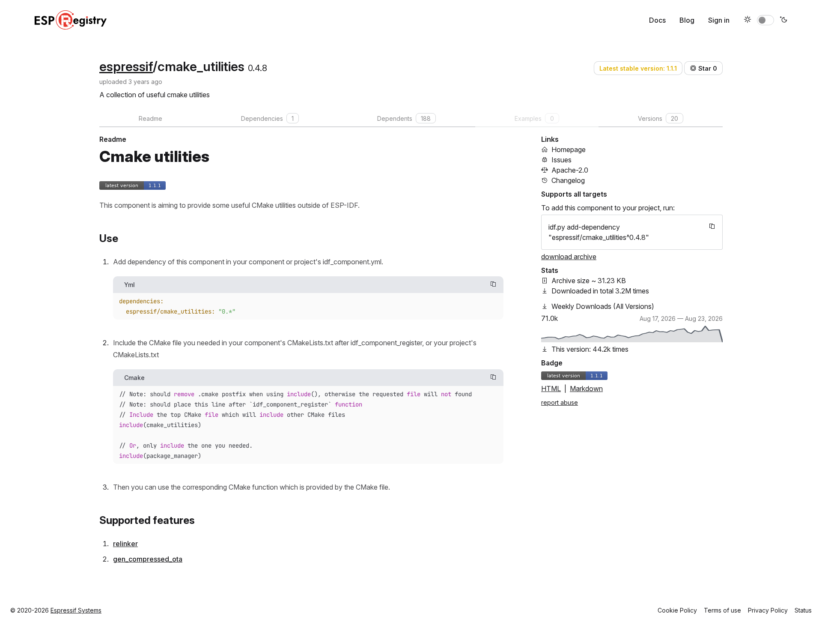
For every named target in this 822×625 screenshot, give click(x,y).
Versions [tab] (658, 118)
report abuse (559, 402)
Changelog (568, 180)
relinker (125, 543)
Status (803, 610)
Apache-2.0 (569, 170)
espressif (126, 66)
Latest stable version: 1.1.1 (638, 68)
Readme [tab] (150, 118)
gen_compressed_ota (147, 559)
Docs (657, 20)
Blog (686, 20)
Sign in (719, 20)
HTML (551, 388)
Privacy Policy (768, 610)
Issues (561, 160)
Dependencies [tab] (267, 118)
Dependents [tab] (404, 118)
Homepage (568, 149)
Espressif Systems (76, 610)
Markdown (586, 388)
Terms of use (722, 610)
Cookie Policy (677, 610)
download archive (568, 256)
